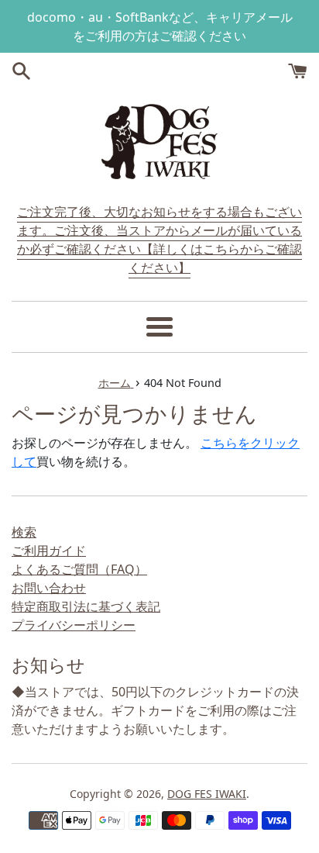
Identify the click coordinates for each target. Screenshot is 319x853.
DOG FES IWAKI (206, 793)
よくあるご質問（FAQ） (79, 569)
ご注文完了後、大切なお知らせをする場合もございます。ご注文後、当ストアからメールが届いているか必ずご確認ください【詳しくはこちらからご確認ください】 (159, 239)
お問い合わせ (49, 587)
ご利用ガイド (49, 550)
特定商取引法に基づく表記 (86, 606)
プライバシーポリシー (73, 625)
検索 (24, 531)
